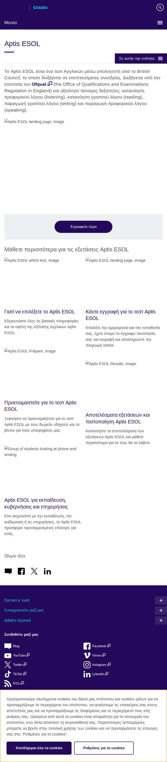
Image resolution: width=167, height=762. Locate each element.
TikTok (18, 674)
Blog (16, 646)
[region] (83, 726)
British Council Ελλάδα (15, 8)
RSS (17, 683)
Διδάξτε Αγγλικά (17, 620)
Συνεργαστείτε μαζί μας (24, 610)
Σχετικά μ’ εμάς (17, 600)
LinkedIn (98, 674)
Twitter (18, 665)
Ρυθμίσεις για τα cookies (104, 748)
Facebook (99, 646)
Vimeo (97, 655)
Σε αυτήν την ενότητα (136, 58)
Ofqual (39, 84)
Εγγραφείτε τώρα (83, 227)
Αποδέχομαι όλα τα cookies (39, 748)
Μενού (10, 22)
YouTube (19, 655)
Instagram (99, 665)
